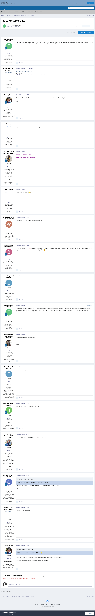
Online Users (30, 11)
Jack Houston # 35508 (8, 404)
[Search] (92, 8)
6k (9, 350)
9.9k (9, 450)
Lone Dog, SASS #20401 (8, 276)
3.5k (9, 166)
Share (78, 26)
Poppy (8, 124)
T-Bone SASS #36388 (14, 25)
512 (9, 381)
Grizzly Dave (8, 95)
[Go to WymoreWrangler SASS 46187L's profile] (8, 224)
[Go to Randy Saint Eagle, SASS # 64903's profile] (8, 343)
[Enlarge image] (30, 192)
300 (9, 522)
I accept (90, 613)
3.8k (9, 290)
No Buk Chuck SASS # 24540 (8, 508)
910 (9, 232)
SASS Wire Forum (8, 3)
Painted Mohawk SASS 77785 (8, 435)
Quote (21, 62)
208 (9, 137)
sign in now (37, 576)
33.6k (9, 107)
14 (9, 202)
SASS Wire (20, 26)
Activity (11, 7)
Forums (3, 11)
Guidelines (16, 11)
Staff (23, 11)
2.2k (9, 53)
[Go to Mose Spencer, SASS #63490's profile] (8, 75)
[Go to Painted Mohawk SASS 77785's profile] (8, 442)
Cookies (58, 604)
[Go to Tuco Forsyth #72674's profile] (8, 374)
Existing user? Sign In (79, 3)
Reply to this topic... (16, 584)
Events (9, 11)
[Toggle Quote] (18, 479)
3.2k (9, 418)
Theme (37, 604)
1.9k (9, 490)
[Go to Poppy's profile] (8, 129)
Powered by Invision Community (47, 607)
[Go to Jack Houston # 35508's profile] (8, 410)
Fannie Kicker (8, 190)
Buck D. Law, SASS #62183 (8, 246)
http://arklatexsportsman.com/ (24, 71)
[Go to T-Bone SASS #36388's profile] (4, 26)
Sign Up (90, 3)
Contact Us (52, 604)
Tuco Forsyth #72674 (8, 367)
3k (9, 259)
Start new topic (71, 32)
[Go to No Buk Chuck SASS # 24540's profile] (8, 514)
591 (9, 83)
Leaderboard (38, 11)
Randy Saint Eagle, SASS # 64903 (8, 336)
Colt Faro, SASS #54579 (8, 476)
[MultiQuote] (17, 63)
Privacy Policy (44, 604)
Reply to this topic (86, 32)
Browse (4, 7)
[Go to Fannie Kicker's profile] (8, 195)
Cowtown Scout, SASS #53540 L (8, 152)
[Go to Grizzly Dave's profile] (8, 100)
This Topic (86, 7)
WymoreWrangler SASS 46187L (8, 218)
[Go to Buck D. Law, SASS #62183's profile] (8, 252)
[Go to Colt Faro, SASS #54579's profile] (8, 482)
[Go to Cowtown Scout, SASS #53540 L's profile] (8, 158)
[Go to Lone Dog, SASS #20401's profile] (8, 283)
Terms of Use (21, 614)
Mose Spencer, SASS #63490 (8, 69)
